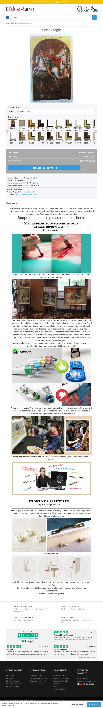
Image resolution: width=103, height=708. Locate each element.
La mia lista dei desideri (38, 678)
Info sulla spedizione (13, 684)
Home (7, 23)
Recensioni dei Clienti (61, 678)
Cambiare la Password (38, 681)
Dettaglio (37, 178)
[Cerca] (94, 17)
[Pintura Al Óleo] (92, 684)
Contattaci (10, 676)
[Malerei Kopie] (81, 684)
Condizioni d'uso (59, 689)
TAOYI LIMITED (82, 679)
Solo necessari (78, 704)
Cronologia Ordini (36, 676)
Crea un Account (36, 684)
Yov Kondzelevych (27, 192)
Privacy (56, 686)
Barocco (32, 194)
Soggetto (14, 23)
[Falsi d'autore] (78, 684)
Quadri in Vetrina (59, 676)
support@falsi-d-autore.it (86, 681)
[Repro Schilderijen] (87, 684)
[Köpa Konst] (90, 684)
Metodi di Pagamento (13, 681)
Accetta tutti (94, 704)
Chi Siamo (9, 678)
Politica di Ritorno (12, 687)
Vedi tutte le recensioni (87, 658)
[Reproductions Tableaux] (84, 684)
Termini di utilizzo (8, 705)
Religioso (21, 23)
